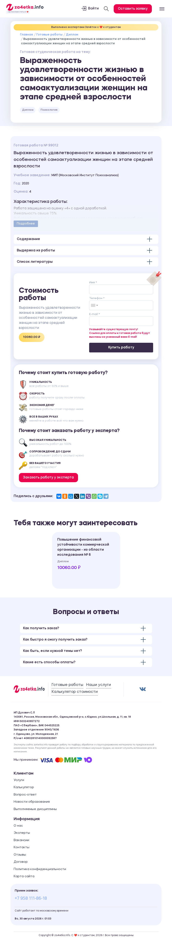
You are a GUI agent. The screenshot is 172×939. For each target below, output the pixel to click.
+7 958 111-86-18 (31, 899)
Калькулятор (24, 787)
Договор (21, 862)
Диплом (72, 34)
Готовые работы (49, 34)
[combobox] (94, 305)
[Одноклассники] (64, 496)
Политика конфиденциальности (40, 869)
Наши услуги (98, 685)
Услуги (19, 780)
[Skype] (100, 496)
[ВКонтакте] (58, 496)
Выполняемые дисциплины (35, 809)
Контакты (21, 847)
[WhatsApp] (94, 496)
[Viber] (88, 496)
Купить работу (121, 347)
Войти (93, 8)
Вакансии (21, 840)
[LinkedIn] (82, 496)
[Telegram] (105, 496)
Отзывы (20, 854)
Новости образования (32, 802)
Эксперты (22, 833)
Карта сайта (24, 876)
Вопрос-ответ (25, 794)
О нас (18, 825)
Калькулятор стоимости (75, 692)
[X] (76, 496)
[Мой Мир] (70, 496)
